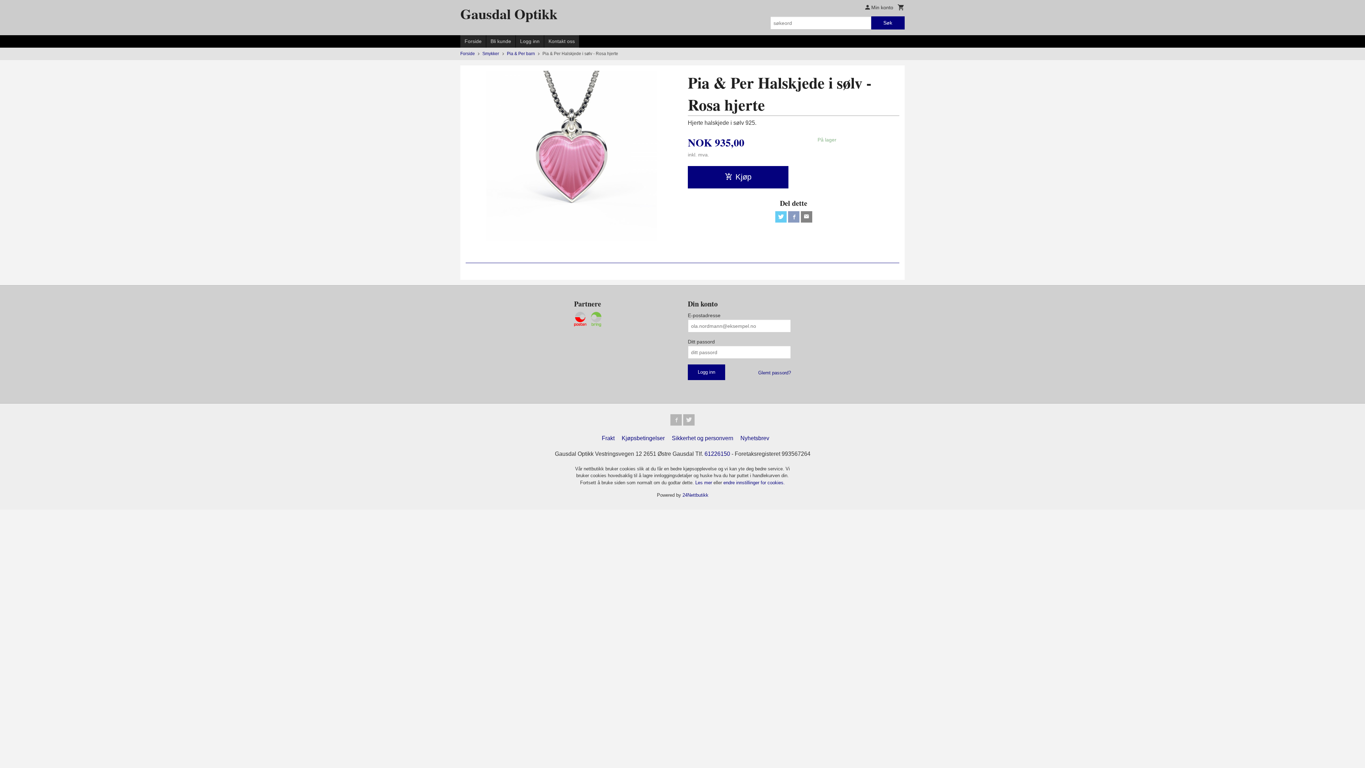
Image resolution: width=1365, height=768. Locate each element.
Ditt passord (701, 342)
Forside (473, 41)
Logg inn (530, 41)
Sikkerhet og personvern (702, 438)
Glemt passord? (774, 372)
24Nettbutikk (695, 495)
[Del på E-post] (806, 217)
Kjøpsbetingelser (643, 438)
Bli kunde (501, 41)
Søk (887, 23)
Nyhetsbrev (754, 438)
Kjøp (743, 176)
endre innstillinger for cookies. (754, 482)
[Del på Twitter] (781, 217)
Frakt (608, 438)
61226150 (717, 454)
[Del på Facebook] (793, 217)
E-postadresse (704, 315)
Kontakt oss (561, 41)
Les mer (704, 482)
